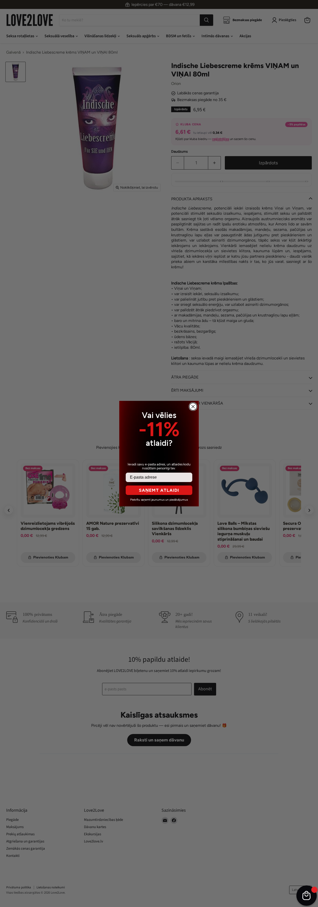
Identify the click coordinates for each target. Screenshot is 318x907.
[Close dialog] (193, 406)
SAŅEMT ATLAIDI (159, 490)
